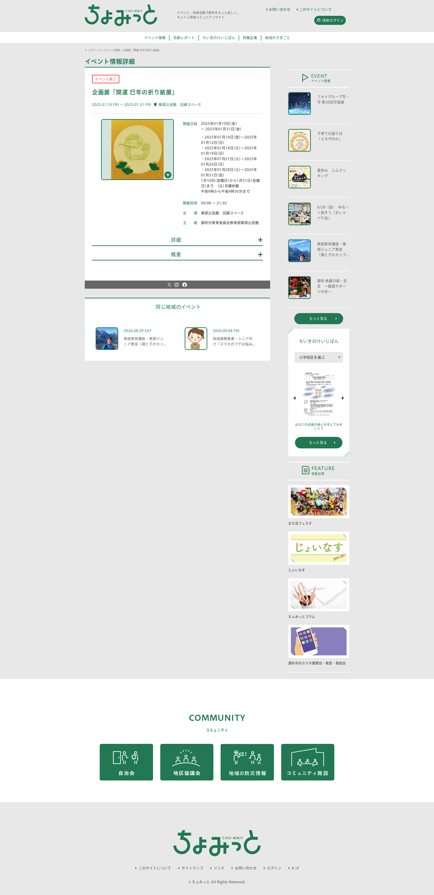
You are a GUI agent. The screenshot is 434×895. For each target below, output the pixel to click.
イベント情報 (154, 38)
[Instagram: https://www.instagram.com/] (176, 285)
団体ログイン (333, 20)
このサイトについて (315, 9)
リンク (219, 868)
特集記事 (250, 38)
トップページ (93, 50)
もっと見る (318, 442)
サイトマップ (192, 868)
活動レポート (184, 38)
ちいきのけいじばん (219, 38)
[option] (137, 151)
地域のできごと (277, 38)
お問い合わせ (279, 9)
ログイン (274, 868)
